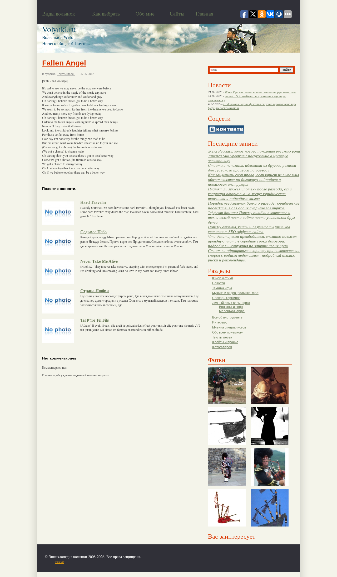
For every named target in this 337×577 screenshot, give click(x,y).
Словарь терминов (226, 298)
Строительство (103, 562)
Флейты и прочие (225, 342)
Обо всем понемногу (227, 332)
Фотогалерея (222, 347)
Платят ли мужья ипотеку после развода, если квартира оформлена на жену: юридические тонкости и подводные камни (250, 194)
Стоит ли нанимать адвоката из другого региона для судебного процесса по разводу (252, 167)
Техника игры (222, 288)
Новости (218, 283)
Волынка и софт (231, 307)
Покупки (86, 562)
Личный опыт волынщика (231, 303)
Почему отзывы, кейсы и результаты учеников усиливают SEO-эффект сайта (249, 229)
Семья (119, 562)
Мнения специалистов (229, 327)
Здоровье (73, 562)
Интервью (219, 322)
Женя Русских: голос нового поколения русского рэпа (260, 92)
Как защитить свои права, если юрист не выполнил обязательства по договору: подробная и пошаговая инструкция (253, 179)
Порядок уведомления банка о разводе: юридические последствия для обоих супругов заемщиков (254, 205)
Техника (129, 562)
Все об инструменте (227, 317)
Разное (59, 562)
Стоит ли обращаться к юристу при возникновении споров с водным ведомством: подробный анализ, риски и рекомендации (254, 255)
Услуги (141, 562)
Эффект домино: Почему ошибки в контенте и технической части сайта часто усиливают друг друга (251, 217)
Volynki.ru (59, 29)
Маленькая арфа (232, 311)
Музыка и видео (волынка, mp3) (235, 293)
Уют (150, 562)
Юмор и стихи (222, 278)
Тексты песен (222, 337)
